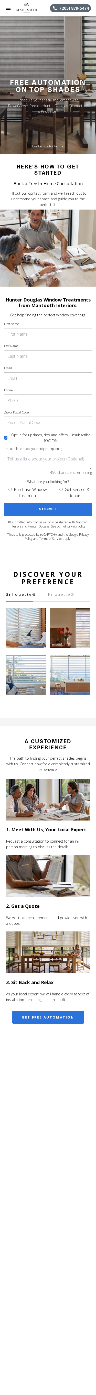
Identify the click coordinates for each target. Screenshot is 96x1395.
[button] (8, 8)
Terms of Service (50, 538)
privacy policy (76, 526)
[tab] (19, 596)
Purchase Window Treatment (30, 492)
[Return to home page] (31, 8)
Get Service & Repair (77, 492)
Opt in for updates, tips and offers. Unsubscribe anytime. (50, 437)
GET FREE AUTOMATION (48, 1017)
